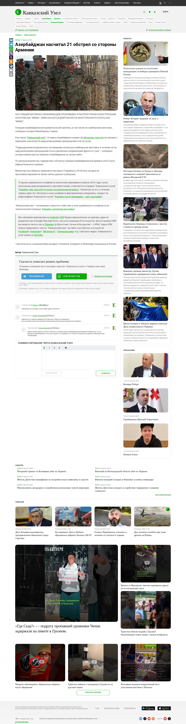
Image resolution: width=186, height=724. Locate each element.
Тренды (41, 3)
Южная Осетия (161, 22)
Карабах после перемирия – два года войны (78, 196)
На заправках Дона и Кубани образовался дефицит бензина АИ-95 (73, 533)
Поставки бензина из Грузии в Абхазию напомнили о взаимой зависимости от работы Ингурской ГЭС (142, 173)
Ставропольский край (138, 22)
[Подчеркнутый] (54, 348)
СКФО (125, 22)
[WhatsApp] (11, 49)
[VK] (11, 40)
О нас (97, 708)
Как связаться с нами (111, 708)
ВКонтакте (49, 231)
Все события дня (163, 495)
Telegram (49, 224)
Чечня (150, 22)
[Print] (11, 75)
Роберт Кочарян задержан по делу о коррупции (140, 120)
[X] (11, 57)
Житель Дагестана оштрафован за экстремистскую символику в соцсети (52, 479)
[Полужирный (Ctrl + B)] (44, 348)
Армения (57, 18)
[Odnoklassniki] (11, 62)
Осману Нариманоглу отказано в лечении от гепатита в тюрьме (111, 533)
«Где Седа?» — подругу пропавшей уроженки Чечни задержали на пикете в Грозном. (57, 628)
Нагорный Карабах (57, 22)
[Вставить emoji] (65, 348)
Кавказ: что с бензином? (28, 30)
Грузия (103, 18)
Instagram (35, 231)
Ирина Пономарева (40, 316)
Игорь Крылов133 (45, 328)
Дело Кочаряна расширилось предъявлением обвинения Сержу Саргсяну (31, 535)
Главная (18, 35)
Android (54, 217)
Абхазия (19, 18)
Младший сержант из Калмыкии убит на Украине (41, 471)
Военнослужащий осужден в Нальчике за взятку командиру (124, 479)
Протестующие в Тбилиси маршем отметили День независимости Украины (145, 325)
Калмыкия (149, 18)
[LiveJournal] (11, 66)
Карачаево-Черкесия (23, 22)
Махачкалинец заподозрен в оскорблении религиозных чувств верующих (53, 487)
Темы (30, 3)
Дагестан (112, 18)
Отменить (105, 373)
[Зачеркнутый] (59, 348)
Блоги (97, 3)
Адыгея (36, 18)
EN (170, 3)
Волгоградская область (90, 18)
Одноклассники (65, 231)
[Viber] (11, 53)
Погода (137, 3)
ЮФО (31, 26)
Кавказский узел (36, 137)
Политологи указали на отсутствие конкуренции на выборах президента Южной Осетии (145, 71)
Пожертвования (130, 708)
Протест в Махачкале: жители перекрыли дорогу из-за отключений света (145, 587)
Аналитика (54, 3)
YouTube (38, 235)
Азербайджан (46, 18)
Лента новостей (30, 35)
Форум (86, 3)
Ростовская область (92, 22)
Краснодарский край (40, 22)
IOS (62, 217)
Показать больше (93, 692)
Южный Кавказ (21, 26)
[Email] (11, 70)
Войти (165, 12)
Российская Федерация (74, 22)
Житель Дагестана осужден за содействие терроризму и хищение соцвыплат (127, 489)
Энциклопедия (71, 3)
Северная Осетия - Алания (111, 22)
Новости (19, 3)
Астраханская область (71, 18)
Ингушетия (122, 18)
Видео (107, 3)
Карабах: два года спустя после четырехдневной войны (49, 189)
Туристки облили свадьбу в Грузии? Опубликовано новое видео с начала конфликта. (144, 633)
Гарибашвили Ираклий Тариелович (140, 419)
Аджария (28, 18)
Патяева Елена (130, 454)
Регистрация (51, 373)
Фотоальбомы (122, 3)
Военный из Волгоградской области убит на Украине (121, 471)
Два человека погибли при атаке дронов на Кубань (150, 533)
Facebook (23, 231)
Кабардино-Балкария (135, 18)
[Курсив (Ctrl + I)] (49, 348)
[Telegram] (11, 44)
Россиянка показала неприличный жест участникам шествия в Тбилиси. (140, 686)
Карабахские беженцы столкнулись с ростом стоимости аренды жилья (145, 225)
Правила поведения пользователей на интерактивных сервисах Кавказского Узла (68, 718)
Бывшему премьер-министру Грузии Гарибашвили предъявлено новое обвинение (145, 272)
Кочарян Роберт (131, 384)
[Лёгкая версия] (160, 3)
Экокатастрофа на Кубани (159, 30)
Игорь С (35, 305)
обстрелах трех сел (93, 137)
